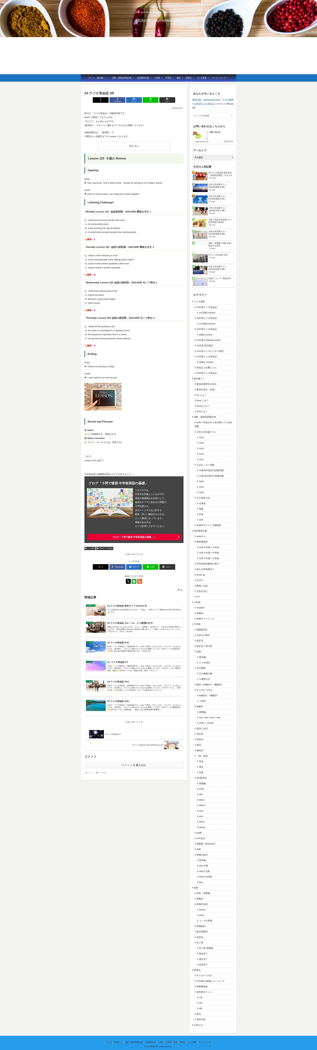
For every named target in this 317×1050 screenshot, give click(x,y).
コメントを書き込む (134, 765)
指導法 (189, 78)
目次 (131, 146)
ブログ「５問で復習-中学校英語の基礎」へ (134, 537)
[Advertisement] (158, 55)
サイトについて (219, 78)
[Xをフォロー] (128, 581)
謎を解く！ (102, 78)
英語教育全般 (143, 78)
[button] (167, 100)
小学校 (157, 78)
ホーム (91, 78)
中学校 (168, 78)
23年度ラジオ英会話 (106, 548)
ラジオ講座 (202, 78)
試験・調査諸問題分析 (122, 78)
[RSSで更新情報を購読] (139, 581)
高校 (178, 78)
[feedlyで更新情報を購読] (134, 581)
